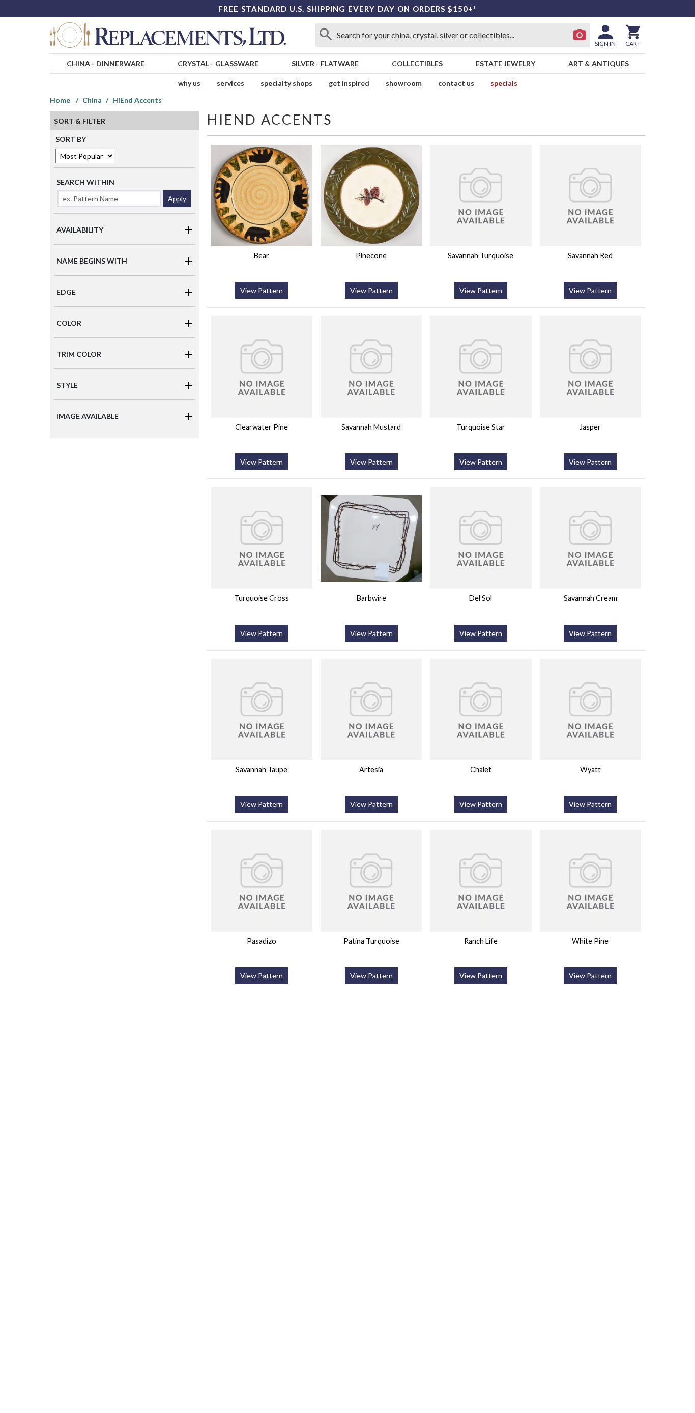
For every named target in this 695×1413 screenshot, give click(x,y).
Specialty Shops (286, 83)
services (230, 83)
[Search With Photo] (579, 35)
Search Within (85, 182)
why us (189, 83)
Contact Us (456, 83)
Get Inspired (349, 83)
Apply (177, 198)
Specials (503, 83)
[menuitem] (105, 63)
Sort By (70, 139)
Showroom (404, 83)
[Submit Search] (325, 35)
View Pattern (261, 290)
